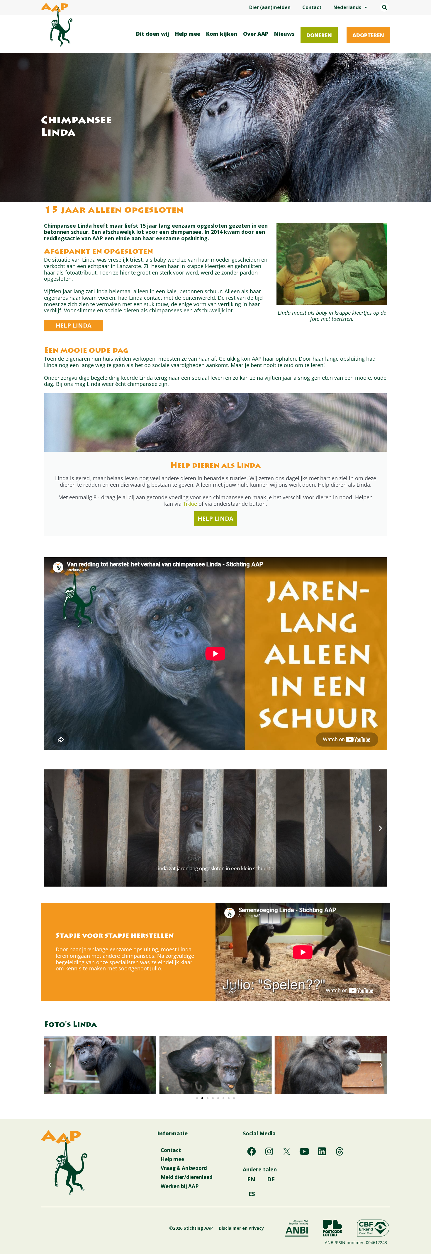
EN (251, 1179)
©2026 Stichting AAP (191, 1228)
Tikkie (190, 503)
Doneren (319, 35)
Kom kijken (221, 33)
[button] (384, 7)
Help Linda (215, 518)
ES (252, 1194)
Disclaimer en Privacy (241, 1228)
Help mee (187, 33)
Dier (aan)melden (270, 7)
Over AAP (255, 33)
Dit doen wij (152, 33)
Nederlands (347, 7)
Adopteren (368, 35)
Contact (312, 7)
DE (271, 1179)
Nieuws (284, 33)
